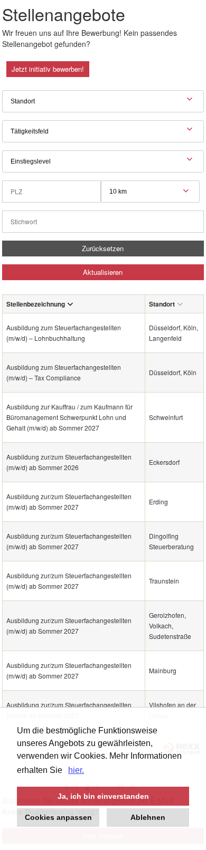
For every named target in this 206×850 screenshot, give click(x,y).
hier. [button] (76, 770)
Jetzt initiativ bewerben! (48, 69)
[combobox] (150, 191)
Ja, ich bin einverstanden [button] (103, 796)
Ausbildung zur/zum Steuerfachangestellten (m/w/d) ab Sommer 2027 (69, 501)
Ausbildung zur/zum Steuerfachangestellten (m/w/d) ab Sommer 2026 (69, 462)
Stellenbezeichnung (35, 304)
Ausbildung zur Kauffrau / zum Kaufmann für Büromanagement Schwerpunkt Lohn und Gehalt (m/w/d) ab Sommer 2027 (69, 417)
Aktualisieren (103, 272)
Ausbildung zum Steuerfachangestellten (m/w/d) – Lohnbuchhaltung (63, 332)
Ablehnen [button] (147, 817)
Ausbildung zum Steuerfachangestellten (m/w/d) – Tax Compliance (63, 372)
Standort (162, 304)
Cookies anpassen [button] (58, 817)
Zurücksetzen (103, 248)
